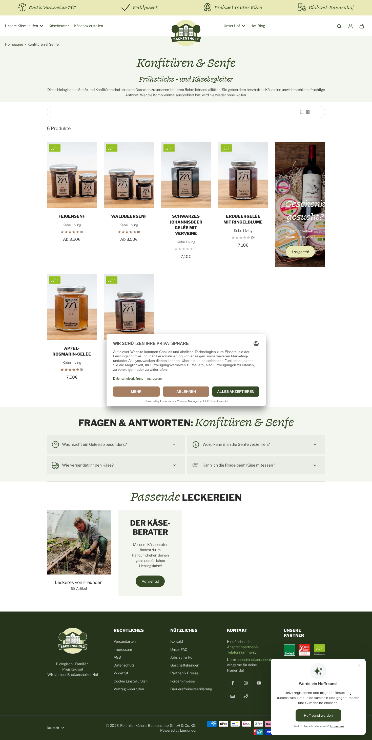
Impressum (123, 649)
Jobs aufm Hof (182, 657)
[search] (339, 26)
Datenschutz (124, 665)
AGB (117, 657)
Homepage (14, 44)
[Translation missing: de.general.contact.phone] (245, 696)
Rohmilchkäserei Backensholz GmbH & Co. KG (157, 725)
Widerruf (121, 673)
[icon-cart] (361, 26)
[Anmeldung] (350, 26)
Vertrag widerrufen (129, 689)
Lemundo (187, 730)
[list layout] (302, 112)
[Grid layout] (308, 112)
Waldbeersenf (129, 216)
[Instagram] (245, 683)
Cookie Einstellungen (131, 681)
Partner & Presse (184, 673)
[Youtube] (258, 683)
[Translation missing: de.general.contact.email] (232, 696)
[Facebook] (232, 683)
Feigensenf (71, 216)
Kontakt (176, 641)
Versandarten (125, 641)
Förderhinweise (182, 681)
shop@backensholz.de (255, 659)
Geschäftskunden (184, 665)
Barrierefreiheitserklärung (191, 689)
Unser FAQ (179, 649)
